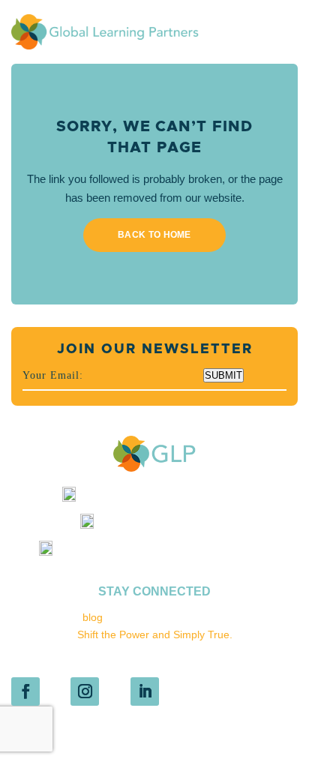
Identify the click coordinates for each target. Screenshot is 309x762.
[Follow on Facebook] (25, 691)
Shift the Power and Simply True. (154, 634)
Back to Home (154, 235)
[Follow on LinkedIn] (144, 691)
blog (92, 617)
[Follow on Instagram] (84, 691)
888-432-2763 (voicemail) (168, 525)
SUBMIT (223, 375)
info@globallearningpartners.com (168, 498)
